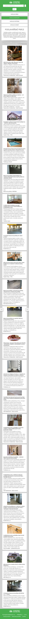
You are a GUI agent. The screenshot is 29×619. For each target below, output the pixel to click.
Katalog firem (14, 14)
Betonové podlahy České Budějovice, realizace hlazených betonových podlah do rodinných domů (13, 177)
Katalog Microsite (14, 18)
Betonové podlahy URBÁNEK (10, 191)
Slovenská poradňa (16, 616)
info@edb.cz (19, 614)
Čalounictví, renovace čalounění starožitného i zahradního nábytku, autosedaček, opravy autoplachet (14, 344)
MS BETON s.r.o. (7, 248)
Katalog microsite (6, 42)
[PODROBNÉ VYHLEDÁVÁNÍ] (1, 309)
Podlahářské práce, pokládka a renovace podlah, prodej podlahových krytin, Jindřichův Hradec (13, 429)
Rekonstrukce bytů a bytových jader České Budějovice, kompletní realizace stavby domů (13, 264)
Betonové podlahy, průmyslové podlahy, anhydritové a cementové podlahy (13, 291)
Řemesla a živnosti (16, 42)
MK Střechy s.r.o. (7, 577)
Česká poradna (6, 616)
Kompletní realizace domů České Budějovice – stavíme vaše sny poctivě (14, 122)
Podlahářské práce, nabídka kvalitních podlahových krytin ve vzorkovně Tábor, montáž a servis (13, 476)
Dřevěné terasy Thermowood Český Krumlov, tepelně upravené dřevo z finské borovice (14, 149)
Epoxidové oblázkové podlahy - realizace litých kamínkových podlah (13, 457)
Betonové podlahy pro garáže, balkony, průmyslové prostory (13, 319)
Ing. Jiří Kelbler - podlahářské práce (11, 548)
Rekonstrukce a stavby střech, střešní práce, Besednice (14, 565)
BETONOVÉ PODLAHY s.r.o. (9, 303)
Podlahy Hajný (6, 221)
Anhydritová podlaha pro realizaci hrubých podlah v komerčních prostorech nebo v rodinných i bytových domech (14, 507)
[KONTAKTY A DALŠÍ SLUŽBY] (27, 309)
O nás (25, 614)
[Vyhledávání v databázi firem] (14, 611)
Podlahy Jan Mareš (7, 162)
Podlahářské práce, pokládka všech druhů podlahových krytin (13, 536)
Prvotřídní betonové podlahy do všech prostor (12, 236)
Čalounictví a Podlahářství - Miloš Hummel (13, 75)
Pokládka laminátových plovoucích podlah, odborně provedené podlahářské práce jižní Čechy (14, 398)
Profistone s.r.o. (6, 387)
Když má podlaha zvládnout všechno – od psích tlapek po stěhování (13, 95)
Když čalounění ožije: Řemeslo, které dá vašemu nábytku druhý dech (13, 63)
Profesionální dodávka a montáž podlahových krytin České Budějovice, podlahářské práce (12, 206)
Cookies (24, 616)
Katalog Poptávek (14, 21)
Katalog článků (14, 25)
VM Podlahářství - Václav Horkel (10, 411)
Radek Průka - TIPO (7, 135)
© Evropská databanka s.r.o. (8, 614)
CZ (14, 9)
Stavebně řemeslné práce (10, 44)
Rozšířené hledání (22, 6)
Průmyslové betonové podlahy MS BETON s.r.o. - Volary (13, 594)
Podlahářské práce (22, 44)
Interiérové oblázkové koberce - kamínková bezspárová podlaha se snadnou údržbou (14, 374)
